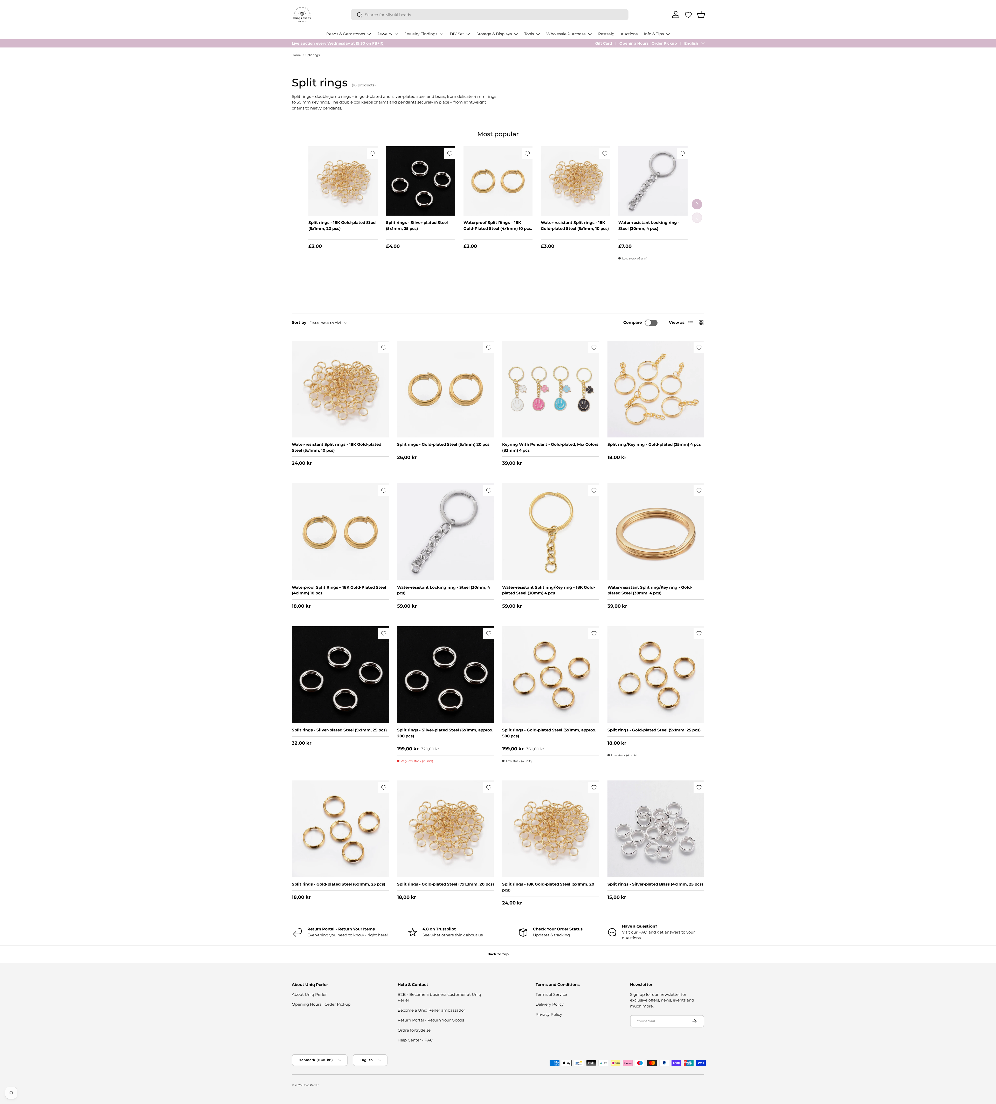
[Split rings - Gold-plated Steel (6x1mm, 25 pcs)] (340, 828)
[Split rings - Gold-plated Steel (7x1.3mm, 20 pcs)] (445, 828)
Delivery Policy (550, 1004)
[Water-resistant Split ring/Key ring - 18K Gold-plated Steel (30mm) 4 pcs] (550, 531)
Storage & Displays (494, 33)
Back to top (498, 954)
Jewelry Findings (421, 33)
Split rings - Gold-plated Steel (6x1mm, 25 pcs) (338, 884)
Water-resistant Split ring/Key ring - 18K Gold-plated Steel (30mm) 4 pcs (548, 590)
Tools (529, 33)
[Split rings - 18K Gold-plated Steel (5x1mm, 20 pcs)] (343, 181)
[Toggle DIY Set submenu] (468, 34)
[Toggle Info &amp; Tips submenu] (668, 34)
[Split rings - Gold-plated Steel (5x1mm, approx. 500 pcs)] (550, 674)
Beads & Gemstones (345, 33)
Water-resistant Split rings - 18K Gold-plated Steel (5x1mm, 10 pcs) (575, 225)
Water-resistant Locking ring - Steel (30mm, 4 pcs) (649, 225)
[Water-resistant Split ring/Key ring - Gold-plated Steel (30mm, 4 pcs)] (655, 531)
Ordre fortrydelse (414, 1030)
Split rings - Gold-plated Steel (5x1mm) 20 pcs (443, 444)
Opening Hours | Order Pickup (648, 43)
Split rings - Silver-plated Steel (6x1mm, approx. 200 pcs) (445, 733)
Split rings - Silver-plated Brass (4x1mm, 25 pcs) (655, 884)
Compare (632, 322)
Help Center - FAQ (415, 1040)
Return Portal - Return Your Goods (431, 1020)
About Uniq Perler (309, 994)
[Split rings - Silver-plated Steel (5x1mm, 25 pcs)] (420, 181)
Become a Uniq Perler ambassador (431, 1010)
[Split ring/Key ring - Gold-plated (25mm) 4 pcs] (655, 389)
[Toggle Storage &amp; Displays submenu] (516, 34)
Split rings (313, 55)
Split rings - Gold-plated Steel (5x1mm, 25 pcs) (654, 730)
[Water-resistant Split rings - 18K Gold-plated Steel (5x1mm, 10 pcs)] (575, 181)
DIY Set (457, 33)
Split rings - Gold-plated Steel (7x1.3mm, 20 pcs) (445, 884)
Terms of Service (551, 994)
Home (296, 55)
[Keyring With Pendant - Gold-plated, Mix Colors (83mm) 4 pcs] (550, 389)
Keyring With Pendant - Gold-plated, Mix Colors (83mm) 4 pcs (550, 447)
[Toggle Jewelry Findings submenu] (441, 34)
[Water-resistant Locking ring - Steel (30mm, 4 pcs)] (653, 181)
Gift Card (603, 43)
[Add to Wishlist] (372, 153)
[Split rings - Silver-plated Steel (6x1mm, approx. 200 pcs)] (445, 674)
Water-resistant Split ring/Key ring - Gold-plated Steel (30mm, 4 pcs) (649, 590)
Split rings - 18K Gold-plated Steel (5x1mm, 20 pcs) (342, 225)
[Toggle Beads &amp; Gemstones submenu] (369, 34)
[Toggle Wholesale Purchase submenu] (590, 34)
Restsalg (606, 33)
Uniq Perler (310, 1085)
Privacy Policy (549, 1014)
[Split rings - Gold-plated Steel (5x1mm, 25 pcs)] (655, 674)
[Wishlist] (688, 14)
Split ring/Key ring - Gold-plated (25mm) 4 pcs (654, 444)
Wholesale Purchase (566, 33)
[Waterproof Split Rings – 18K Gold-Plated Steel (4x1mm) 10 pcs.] (498, 181)
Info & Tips (654, 33)
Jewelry (384, 33)
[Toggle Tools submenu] (538, 34)
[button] (701, 14)
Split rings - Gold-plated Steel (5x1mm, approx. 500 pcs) (549, 733)
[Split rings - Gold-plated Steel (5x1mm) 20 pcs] (445, 389)
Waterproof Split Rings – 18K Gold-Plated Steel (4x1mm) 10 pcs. (498, 225)
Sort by (299, 322)
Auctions (629, 33)
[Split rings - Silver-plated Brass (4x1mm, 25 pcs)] (655, 828)
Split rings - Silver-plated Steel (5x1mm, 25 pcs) (417, 225)
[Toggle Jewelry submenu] (396, 34)
